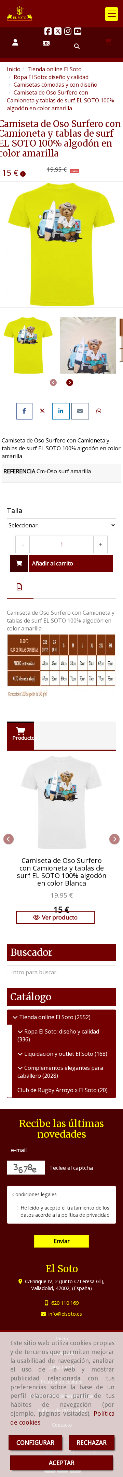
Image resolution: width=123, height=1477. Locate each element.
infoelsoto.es (65, 1314)
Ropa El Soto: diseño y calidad (61, 1031)
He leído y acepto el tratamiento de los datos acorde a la (65, 1211)
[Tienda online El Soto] (15, 1017)
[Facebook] (48, 32)
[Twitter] (58, 32)
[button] (15, 42)
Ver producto (60, 917)
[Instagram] (67, 32)
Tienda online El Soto (46, 1017)
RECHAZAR (92, 1442)
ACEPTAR (61, 1462)
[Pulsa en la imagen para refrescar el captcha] (26, 1167)
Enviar (62, 1241)
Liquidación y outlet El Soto (59, 1053)
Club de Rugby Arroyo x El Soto (57, 1090)
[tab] (20, 587)
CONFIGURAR (35, 1442)
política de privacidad (86, 1215)
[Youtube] (77, 32)
